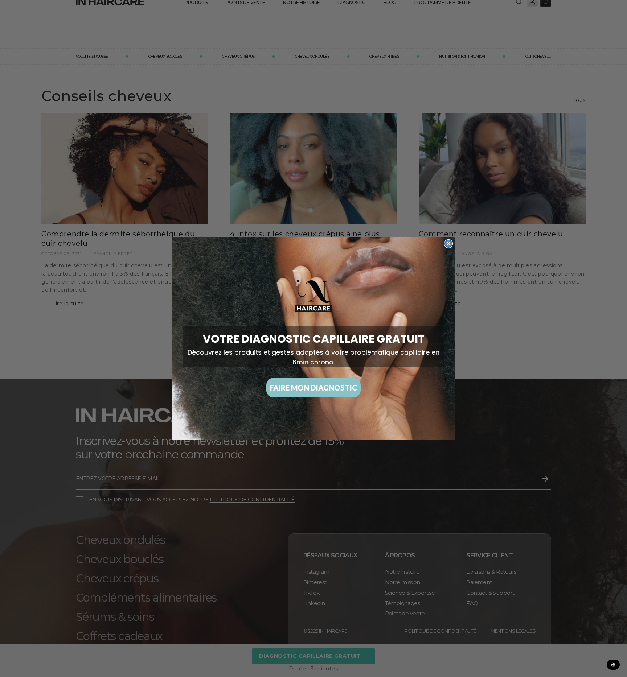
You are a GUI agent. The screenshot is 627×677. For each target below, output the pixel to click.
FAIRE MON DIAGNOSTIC (313, 387)
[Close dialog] (448, 243)
